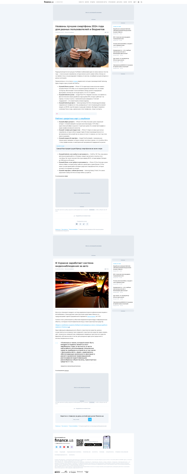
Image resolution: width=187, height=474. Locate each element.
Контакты (72, 454)
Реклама (101, 451)
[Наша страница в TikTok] (68, 447)
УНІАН (66, 176)
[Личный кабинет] (138, 2)
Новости (81, 2)
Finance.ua (57, 229)
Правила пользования (121, 451)
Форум (130, 2)
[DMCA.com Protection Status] (57, 473)
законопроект (91, 316)
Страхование (112, 2)
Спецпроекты (110, 451)
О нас (56, 451)
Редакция (62, 451)
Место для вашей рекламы (93, 12)
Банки (125, 2)
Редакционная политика (74, 451)
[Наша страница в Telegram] (56, 447)
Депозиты (119, 2)
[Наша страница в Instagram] (71, 447)
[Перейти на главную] (48, 2)
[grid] (93, 332)
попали (75, 81)
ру (135, 2)
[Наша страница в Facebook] (60, 447)
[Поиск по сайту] (141, 2)
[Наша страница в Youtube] (64, 447)
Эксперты (95, 451)
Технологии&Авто (69, 32)
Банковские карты (101, 2)
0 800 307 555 (59, 2)
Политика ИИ (86, 451)
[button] (90, 419)
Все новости (65, 229)
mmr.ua (66, 370)
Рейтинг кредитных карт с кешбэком (72, 118)
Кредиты (92, 2)
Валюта (87, 2)
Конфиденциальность (61, 454)
